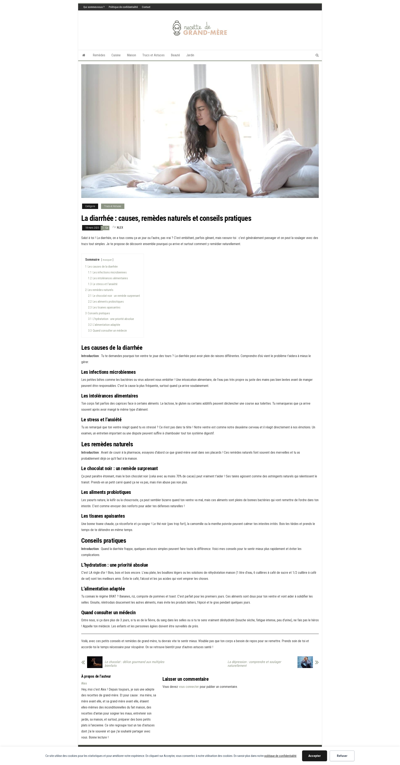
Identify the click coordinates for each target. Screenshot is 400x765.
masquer (107, 259)
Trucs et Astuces (153, 55)
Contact (146, 7)
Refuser (342, 756)
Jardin (190, 55)
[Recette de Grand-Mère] (84, 55)
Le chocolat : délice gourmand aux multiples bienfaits (134, 664)
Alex (120, 227)
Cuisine (116, 55)
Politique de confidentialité (123, 7)
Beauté (175, 55)
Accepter (314, 756)
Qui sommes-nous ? (94, 7)
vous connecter (189, 687)
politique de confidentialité (280, 756)
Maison (131, 55)
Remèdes (99, 55)
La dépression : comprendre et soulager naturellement (254, 664)
